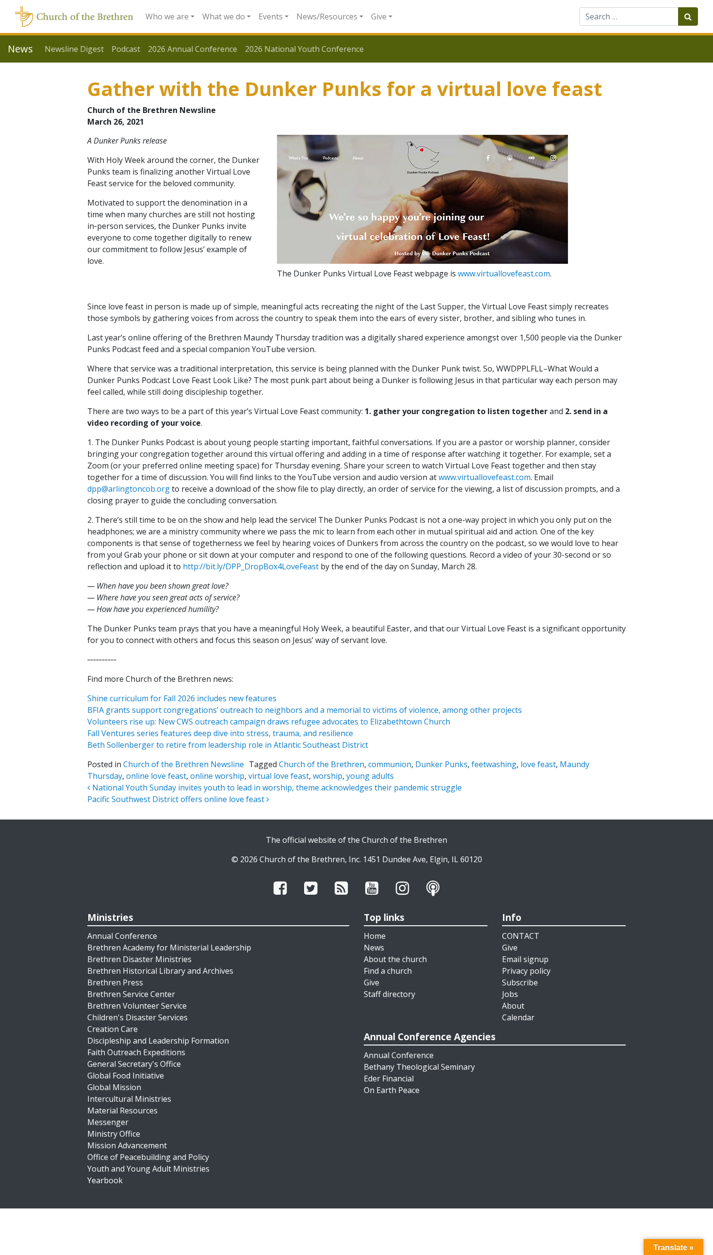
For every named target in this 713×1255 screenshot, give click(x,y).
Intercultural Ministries (129, 1099)
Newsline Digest (74, 49)
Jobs (510, 994)
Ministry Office (113, 1133)
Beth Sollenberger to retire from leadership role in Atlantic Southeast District (227, 745)
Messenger (108, 1122)
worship (327, 776)
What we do (223, 16)
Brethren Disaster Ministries (139, 959)
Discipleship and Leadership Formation (158, 1040)
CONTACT (520, 936)
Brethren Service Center (131, 994)
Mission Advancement (127, 1145)
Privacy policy (526, 970)
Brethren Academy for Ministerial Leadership (169, 947)
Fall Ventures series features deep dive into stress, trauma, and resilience (220, 733)
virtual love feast (278, 776)
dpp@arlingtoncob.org (128, 488)
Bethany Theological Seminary (419, 1067)
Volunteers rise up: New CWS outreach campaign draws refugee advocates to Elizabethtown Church (268, 721)
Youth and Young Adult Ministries (148, 1168)
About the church (395, 959)
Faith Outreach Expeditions (136, 1052)
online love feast (156, 776)
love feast (538, 764)
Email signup (525, 959)
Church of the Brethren (321, 764)
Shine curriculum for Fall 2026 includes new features (181, 698)
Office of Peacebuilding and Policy (148, 1157)
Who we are (167, 16)
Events (271, 16)
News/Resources (326, 16)
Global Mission (114, 1087)
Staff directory (389, 994)
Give (379, 16)
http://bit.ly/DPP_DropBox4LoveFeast (251, 566)
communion (389, 764)
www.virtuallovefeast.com (504, 273)
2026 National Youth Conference (304, 49)
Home (375, 936)
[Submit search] (688, 16)
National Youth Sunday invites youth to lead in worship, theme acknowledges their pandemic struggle (276, 787)
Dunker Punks (441, 764)
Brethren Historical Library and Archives (160, 970)
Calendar (518, 1017)
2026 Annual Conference (192, 49)
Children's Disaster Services (137, 1017)
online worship (217, 776)
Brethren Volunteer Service (137, 1005)
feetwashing (494, 764)
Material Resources (122, 1110)
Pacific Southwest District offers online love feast (176, 799)
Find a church (388, 970)
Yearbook (105, 1180)
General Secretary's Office (134, 1064)
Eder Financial (389, 1078)
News (374, 947)
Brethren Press (115, 982)
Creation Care (112, 1029)
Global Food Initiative (125, 1075)
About (513, 1005)
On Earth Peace (392, 1090)
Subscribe (520, 982)
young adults (370, 776)
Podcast (126, 49)
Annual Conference (122, 936)
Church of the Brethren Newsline (183, 764)
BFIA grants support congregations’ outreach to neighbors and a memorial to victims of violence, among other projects (304, 710)
